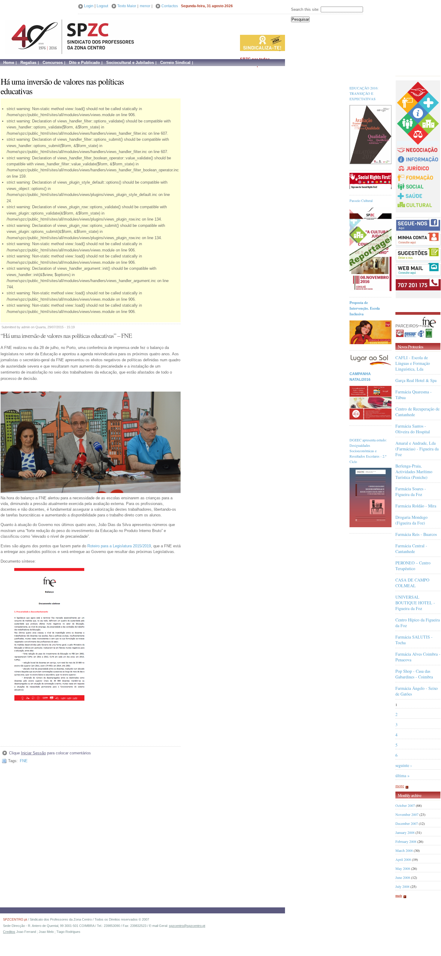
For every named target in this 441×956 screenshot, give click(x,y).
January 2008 (405, 832)
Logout (102, 6)
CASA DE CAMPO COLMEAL (412, 582)
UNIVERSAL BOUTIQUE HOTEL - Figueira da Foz (415, 602)
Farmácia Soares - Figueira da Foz (410, 491)
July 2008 (402, 886)
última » (402, 775)
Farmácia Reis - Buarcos (416, 534)
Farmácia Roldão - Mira (415, 506)
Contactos (169, 6)
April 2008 (403, 859)
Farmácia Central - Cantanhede (411, 548)
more (399, 786)
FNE (24, 761)
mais (398, 895)
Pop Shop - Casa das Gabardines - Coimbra (414, 674)
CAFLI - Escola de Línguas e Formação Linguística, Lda (412, 363)
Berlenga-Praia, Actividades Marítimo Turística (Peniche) (413, 471)
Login (88, 6)
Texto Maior (126, 6)
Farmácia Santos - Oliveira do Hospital (412, 428)
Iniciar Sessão (33, 753)
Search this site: (306, 9)
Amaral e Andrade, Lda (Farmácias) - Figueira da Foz (417, 448)
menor (145, 6)
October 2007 (405, 805)
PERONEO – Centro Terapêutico (412, 565)
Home (8, 62)
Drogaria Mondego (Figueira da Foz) (411, 520)
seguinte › (403, 765)
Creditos (9, 931)
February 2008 (405, 841)
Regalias (28, 62)
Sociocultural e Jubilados (130, 62)
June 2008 (402, 877)
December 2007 (406, 823)
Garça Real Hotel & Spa (415, 380)
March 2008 (404, 850)
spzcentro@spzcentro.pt (187, 925)
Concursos (53, 62)
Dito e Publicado (84, 62)
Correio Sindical (175, 62)
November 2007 (406, 814)
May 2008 (402, 868)
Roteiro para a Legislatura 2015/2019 (119, 546)
